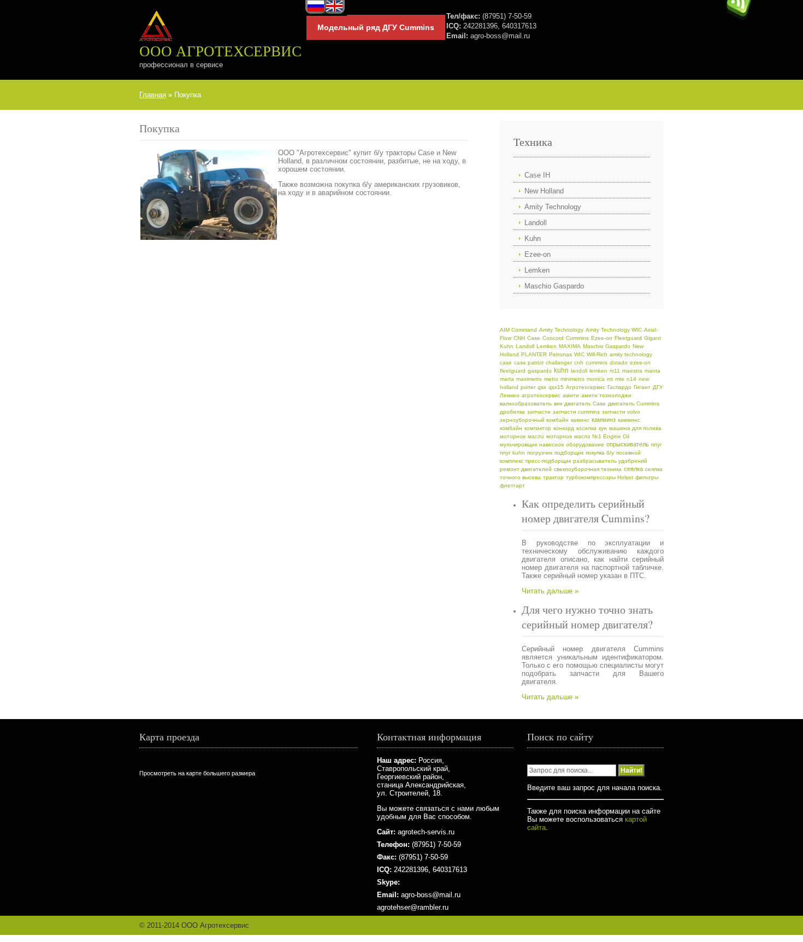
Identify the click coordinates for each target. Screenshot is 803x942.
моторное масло (522, 436)
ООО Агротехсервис (220, 51)
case (506, 363)
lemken (598, 371)
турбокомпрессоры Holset (599, 477)
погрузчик (539, 453)
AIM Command (518, 330)
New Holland (544, 191)
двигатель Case (585, 404)
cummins (596, 363)
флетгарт (512, 485)
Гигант (642, 387)
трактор (553, 477)
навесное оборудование (571, 444)
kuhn (561, 370)
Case (533, 338)
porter (528, 387)
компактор (537, 428)
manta (652, 371)
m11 (615, 371)
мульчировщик (518, 444)
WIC (579, 354)
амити (571, 395)
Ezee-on (537, 254)
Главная (152, 95)
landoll (579, 371)
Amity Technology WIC (614, 330)
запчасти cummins (576, 412)
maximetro (529, 379)
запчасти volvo (621, 412)
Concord (553, 338)
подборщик (568, 453)
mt (610, 379)
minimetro (572, 379)
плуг (656, 444)
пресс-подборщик (548, 461)
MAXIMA (570, 346)
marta (507, 379)
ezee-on (640, 363)
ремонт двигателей (526, 469)
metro (551, 379)
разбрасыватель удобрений (610, 461)
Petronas (560, 354)
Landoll (535, 223)
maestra (632, 371)
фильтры (646, 477)
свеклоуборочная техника (588, 469)
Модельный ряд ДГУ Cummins (375, 27)
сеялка (633, 469)
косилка (586, 428)
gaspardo (540, 371)
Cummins (577, 338)
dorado (619, 363)
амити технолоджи (606, 395)
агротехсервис (541, 395)
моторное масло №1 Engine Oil (587, 436)
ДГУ (658, 387)
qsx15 (556, 387)
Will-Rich (597, 354)
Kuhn (532, 238)
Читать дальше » (550, 591)
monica (596, 379)
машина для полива (635, 428)
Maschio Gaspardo (554, 286)
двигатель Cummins (633, 404)
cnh (578, 363)
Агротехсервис (585, 387)
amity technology (631, 354)
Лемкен (509, 395)
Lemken (537, 270)
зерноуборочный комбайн (534, 420)
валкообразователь (526, 404)
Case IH (537, 175)
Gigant (652, 338)
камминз (604, 419)
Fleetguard (628, 338)
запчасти (539, 412)
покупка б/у (600, 453)
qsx (542, 387)
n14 (631, 379)
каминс (580, 420)
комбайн (511, 428)
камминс (629, 420)
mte (619, 379)
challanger (559, 363)
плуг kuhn (512, 453)
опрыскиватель (627, 444)
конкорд (563, 428)
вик (558, 404)
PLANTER (534, 354)
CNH (519, 338)
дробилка (512, 412)
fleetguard (513, 371)
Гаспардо (619, 387)
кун (603, 428)
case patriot (529, 363)
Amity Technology (552, 207)
